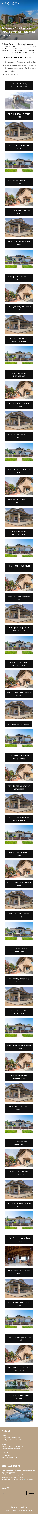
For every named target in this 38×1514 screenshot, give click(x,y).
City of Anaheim (30, 50)
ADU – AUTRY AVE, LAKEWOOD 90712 (19, 85)
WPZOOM (28, 1510)
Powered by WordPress (19, 1507)
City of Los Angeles (14, 50)
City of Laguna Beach (10, 52)
